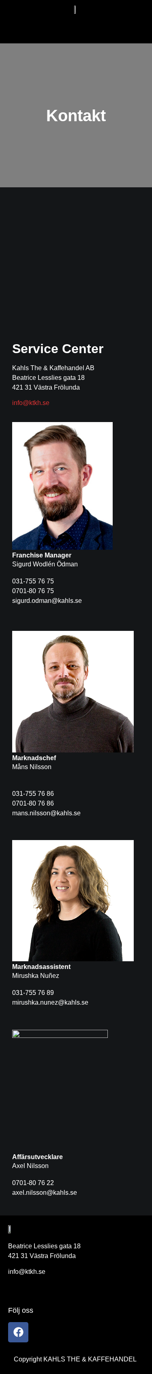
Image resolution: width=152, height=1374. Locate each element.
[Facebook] (18, 1332)
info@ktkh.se (30, 402)
